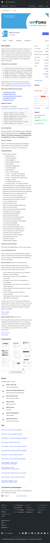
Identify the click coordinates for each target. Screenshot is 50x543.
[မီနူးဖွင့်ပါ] (48, 2)
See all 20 (47, 62)
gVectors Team (23, 495)
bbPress (46, 65)
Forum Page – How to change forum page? (11, 429)
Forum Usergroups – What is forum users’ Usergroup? (13, 472)
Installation (18, 40)
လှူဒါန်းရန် (41, 510)
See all (47, 108)
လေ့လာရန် (28, 505)
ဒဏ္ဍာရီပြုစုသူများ (30, 510)
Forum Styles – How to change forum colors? (12, 454)
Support (47, 40)
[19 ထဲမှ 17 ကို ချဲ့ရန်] (30, 370)
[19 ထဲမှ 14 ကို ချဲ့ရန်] (30, 349)
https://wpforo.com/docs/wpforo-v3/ (21, 83)
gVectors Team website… (25, 247)
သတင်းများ (3, 507)
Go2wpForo (22, 193)
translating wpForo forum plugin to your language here (14, 147)
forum (47, 71)
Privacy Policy (4, 314)
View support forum (39, 123)
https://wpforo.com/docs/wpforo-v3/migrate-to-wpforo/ (15, 108)
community (46, 68)
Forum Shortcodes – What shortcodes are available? (14, 450)
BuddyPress (4, 527)
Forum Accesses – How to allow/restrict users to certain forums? (10, 468)
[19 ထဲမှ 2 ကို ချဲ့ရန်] (9, 350)
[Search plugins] (15, 10)
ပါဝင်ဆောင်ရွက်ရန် (42, 505)
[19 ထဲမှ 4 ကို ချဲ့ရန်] (9, 370)
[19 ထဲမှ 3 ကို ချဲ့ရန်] (9, 359)
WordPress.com (5, 520)
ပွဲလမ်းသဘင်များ (41, 507)
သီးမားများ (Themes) (17, 507)
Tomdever (12, 34)
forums (46, 76)
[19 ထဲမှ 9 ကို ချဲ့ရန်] (19, 362)
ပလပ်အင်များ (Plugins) (18, 510)
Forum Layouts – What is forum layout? (10, 442)
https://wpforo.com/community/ (21, 81)
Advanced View (38, 80)
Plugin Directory (4, 5)
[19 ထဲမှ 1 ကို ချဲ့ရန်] (9, 343)
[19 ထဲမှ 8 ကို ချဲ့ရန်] (19, 351)
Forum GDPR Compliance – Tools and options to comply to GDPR (9, 481)
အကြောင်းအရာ (4, 505)
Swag (40, 512)
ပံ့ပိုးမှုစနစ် (29, 507)
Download (45, 33)
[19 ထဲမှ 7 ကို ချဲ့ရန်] (19, 343)
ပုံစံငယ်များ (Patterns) (18, 512)
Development (27, 40)
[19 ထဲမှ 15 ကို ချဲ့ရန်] (30, 356)
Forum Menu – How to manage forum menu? (12, 434)
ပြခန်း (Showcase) (18, 505)
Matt (3, 522)
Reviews (11, 40)
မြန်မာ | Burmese (8, 533)
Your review (37, 108)
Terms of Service (5, 312)
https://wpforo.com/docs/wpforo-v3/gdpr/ (21, 85)
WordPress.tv (29, 512)
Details (4, 40)
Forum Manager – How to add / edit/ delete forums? (13, 446)
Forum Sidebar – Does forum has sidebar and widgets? (14, 438)
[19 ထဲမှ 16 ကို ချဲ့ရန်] (30, 363)
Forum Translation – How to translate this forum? (13, 477)
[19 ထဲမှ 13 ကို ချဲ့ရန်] (30, 343)
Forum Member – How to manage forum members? (13, 458)
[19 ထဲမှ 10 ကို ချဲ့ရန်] (19, 372)
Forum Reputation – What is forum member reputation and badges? (9, 463)
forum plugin (45, 73)
